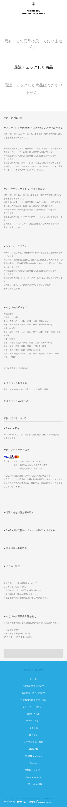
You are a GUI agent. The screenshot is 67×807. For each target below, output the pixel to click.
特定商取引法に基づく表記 (33, 700)
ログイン (33, 735)
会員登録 (33, 728)
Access (34, 763)
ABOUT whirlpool (34, 756)
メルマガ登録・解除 (33, 742)
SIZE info (33, 749)
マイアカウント (33, 721)
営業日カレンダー (33, 770)
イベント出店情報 (33, 784)
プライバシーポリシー (33, 707)
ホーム (33, 679)
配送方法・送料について (33, 693)
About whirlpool (34, 777)
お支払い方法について (33, 686)
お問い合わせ (33, 714)
